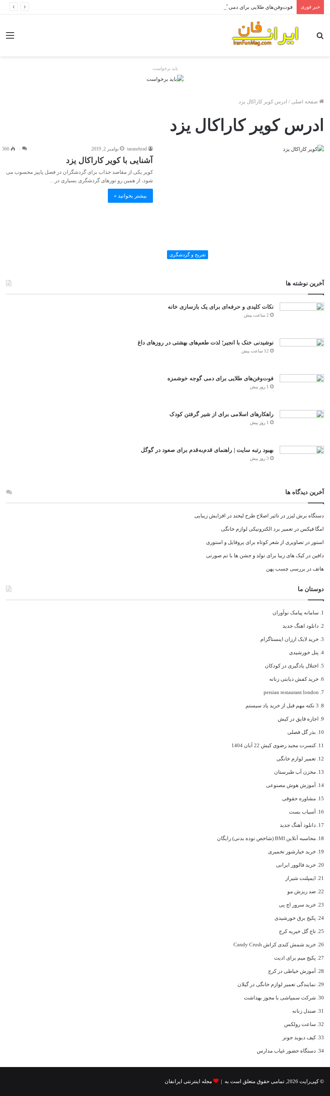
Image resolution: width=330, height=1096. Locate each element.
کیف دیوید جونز (299, 1037)
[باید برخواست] (165, 78)
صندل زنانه (304, 1011)
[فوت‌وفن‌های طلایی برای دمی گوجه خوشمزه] (302, 389)
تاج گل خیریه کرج (297, 931)
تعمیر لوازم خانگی (296, 759)
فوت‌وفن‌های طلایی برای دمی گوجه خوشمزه (244, 7)
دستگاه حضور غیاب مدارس (286, 1051)
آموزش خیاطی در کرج (292, 971)
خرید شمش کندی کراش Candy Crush (274, 944)
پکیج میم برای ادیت (295, 958)
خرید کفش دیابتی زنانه (294, 679)
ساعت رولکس (300, 1024)
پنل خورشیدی (304, 652)
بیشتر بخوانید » (130, 196)
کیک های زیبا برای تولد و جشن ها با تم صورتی (255, 555)
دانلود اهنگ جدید (301, 626)
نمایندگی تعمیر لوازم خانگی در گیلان (276, 984)
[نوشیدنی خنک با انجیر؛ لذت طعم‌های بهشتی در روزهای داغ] (302, 353)
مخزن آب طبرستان (295, 772)
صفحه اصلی (305, 102)
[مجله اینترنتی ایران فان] (265, 35)
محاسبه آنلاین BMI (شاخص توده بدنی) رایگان (266, 838)
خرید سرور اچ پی (297, 905)
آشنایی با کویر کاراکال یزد (109, 160)
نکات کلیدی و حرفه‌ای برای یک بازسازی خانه (221, 307)
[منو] (10, 38)
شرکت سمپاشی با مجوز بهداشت (280, 998)
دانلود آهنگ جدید (298, 825)
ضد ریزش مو (301, 891)
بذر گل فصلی (301, 732)
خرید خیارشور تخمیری (292, 852)
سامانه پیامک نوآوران (295, 613)
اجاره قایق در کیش (298, 719)
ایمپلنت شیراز (300, 878)
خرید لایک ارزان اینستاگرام (289, 639)
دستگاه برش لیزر (305, 516)
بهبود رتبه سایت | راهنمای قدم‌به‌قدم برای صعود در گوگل (207, 450)
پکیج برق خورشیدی (295, 918)
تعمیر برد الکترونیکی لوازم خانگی (257, 529)
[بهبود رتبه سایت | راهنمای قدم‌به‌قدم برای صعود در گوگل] (302, 461)
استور (317, 542)
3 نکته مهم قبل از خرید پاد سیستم (282, 706)
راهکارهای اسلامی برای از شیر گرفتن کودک (221, 414)
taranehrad (137, 149)
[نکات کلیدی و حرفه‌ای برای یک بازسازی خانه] (302, 318)
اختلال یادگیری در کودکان (292, 666)
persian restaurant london (291, 692)
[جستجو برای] (320, 38)
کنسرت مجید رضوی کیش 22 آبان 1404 (273, 745)
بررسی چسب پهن (285, 569)
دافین (318, 555)
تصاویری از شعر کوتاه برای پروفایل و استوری (255, 542)
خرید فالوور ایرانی (296, 865)
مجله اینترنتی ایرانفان (188, 1081)
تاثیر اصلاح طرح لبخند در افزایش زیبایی (236, 516)
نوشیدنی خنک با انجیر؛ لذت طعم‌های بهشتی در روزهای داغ (206, 343)
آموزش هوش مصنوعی (291, 785)
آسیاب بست (302, 812)
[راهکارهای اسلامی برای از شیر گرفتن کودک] (302, 425)
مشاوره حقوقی (299, 798)
